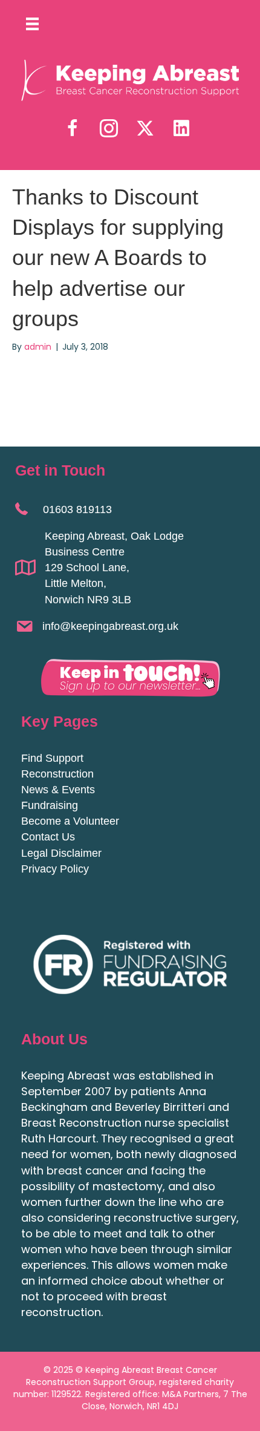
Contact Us (48, 837)
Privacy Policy (55, 869)
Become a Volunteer (70, 821)
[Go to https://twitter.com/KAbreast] (145, 128)
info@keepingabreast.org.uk (110, 626)
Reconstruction (57, 774)
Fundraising (49, 805)
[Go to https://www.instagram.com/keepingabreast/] (109, 129)
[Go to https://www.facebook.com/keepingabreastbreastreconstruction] (72, 129)
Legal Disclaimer (61, 853)
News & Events (58, 790)
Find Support (52, 758)
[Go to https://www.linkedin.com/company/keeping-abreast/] (181, 128)
